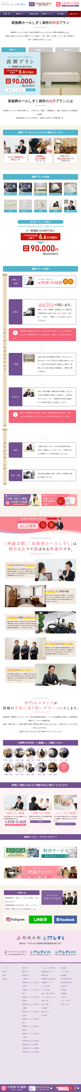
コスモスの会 (45, 990)
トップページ (7, 968)
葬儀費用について (47, 982)
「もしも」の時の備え (48, 968)
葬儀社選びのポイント (48, 971)
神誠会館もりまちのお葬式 (30, 1041)
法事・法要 (44, 1004)
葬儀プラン (25, 968)
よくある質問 (45, 986)
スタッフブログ (65, 1000)
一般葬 (67, 50)
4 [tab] (40, 860)
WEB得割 (64, 993)
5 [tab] (43, 860)
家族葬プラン (26, 975)
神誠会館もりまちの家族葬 (30, 1048)
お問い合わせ (65, 1004)
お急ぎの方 (64, 986)
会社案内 (63, 968)
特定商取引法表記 (66, 982)
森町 (4, 975)
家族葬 (40, 50)
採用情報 (63, 975)
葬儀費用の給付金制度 (48, 979)
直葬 (13, 50)
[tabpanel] (36, 852)
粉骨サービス (45, 1011)
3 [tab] (38, 860)
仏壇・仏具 (44, 1000)
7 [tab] (49, 860)
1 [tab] (32, 860)
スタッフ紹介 (65, 971)
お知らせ (63, 997)
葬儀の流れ (44, 975)
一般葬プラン (26, 979)
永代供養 (44, 1008)
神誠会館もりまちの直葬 (29, 1044)
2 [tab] (35, 860)
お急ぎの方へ (74, 14)
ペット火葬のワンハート (49, 997)
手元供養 (44, 1015)
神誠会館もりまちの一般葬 (30, 1052)
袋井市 (5, 979)
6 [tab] (46, 860)
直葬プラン (25, 971)
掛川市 (5, 971)
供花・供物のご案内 (47, 993)
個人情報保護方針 (66, 979)
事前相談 (63, 990)
